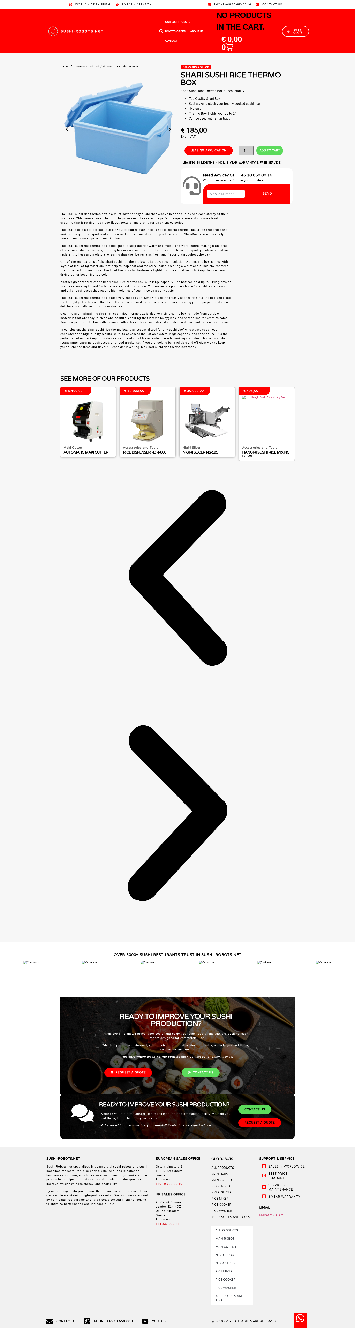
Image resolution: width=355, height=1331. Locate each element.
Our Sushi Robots (177, 22)
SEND (267, 193)
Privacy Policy (271, 1215)
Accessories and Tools (86, 66)
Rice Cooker (221, 1205)
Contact (171, 40)
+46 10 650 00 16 (169, 1183)
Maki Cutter (221, 1180)
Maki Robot (220, 1174)
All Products (222, 1168)
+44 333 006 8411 (169, 1223)
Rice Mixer (219, 1198)
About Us (196, 31)
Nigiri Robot (221, 1186)
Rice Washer (221, 1211)
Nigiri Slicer (221, 1192)
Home (66, 66)
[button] (67, 129)
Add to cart (269, 150)
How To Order (175, 31)
